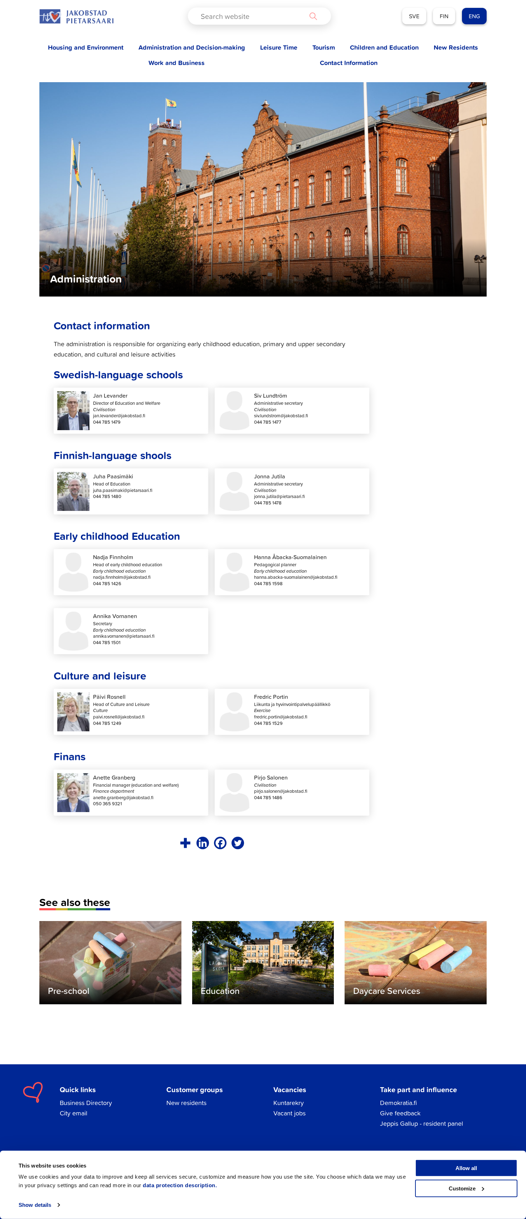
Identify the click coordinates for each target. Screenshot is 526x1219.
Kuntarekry (288, 1102)
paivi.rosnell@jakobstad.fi (119, 717)
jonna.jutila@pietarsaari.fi (279, 496)
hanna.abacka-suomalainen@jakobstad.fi (295, 577)
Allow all (466, 1168)
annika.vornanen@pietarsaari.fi (124, 636)
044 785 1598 (268, 584)
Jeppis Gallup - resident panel (421, 1123)
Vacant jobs (289, 1113)
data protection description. (180, 1185)
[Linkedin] (202, 843)
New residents (186, 1102)
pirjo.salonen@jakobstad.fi (280, 791)
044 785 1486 (268, 798)
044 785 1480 (107, 496)
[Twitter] (238, 843)
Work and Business (176, 62)
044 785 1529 (268, 723)
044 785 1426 (107, 584)
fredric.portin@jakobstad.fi (280, 717)
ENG (474, 16)
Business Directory (86, 1102)
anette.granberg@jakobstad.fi (123, 798)
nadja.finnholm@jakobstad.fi (122, 577)
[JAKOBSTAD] (76, 16)
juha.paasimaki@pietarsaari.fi (122, 490)
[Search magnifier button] (313, 16)
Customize (462, 1188)
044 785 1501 (107, 643)
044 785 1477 (267, 422)
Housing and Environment (85, 47)
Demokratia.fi (398, 1102)
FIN (444, 16)
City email (73, 1113)
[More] (185, 843)
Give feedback (400, 1113)
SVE (414, 16)
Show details (35, 1205)
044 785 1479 (107, 422)
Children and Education (384, 47)
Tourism (323, 47)
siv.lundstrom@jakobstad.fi (281, 416)
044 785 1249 (107, 723)
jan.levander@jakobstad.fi (119, 416)
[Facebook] (220, 843)
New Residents (456, 47)
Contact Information (349, 62)
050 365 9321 (107, 804)
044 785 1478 (268, 503)
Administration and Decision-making (191, 47)
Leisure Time (278, 47)
